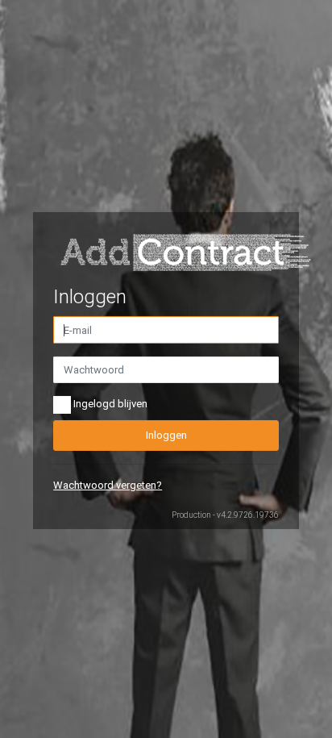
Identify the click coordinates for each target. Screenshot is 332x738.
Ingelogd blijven (109, 404)
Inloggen (166, 435)
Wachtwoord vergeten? (107, 485)
